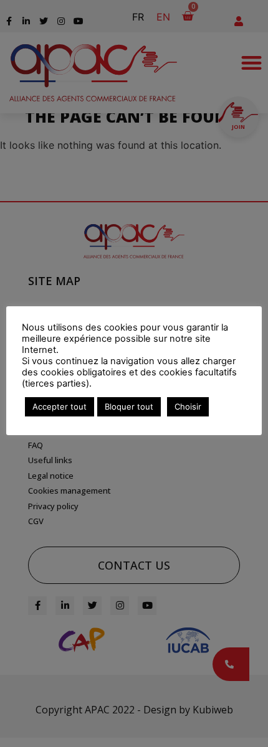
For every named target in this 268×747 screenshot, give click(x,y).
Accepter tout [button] (59, 406)
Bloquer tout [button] (129, 406)
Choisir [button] (188, 406)
